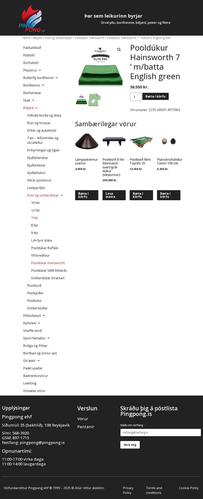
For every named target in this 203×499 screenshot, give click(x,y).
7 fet (34, 218)
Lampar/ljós (36, 188)
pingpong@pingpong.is (42, 442)
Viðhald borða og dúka (44, 115)
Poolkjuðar (35, 293)
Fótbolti (29, 55)
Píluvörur (30, 70)
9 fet (34, 233)
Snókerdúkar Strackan (47, 278)
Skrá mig (130, 445)
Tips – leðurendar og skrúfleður (42, 140)
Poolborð (34, 285)
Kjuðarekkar (36, 165)
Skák (26, 100)
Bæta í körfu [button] (83, 195)
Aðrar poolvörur (39, 180)
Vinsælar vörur (34, 391)
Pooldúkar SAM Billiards (49, 270)
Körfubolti (30, 63)
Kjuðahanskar (37, 158)
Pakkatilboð (32, 48)
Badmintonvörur (35, 376)
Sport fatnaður (34, 338)
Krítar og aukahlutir (42, 130)
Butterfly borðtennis (38, 78)
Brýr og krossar (39, 123)
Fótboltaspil (32, 315)
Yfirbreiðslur (40, 255)
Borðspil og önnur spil (40, 353)
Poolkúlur (34, 300)
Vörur (82, 418)
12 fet (35, 210)
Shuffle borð (32, 330)
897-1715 (20, 437)
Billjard (37, 38)
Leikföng (29, 383)
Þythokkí (29, 323)
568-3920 (20, 433)
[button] (119, 49)
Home (26, 38)
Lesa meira (110, 195)
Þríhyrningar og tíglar (43, 150)
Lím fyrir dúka (41, 240)
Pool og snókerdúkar (58, 38)
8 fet (34, 225)
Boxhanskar (32, 93)
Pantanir (85, 426)
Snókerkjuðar (37, 308)
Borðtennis (31, 85)
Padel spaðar (33, 368)
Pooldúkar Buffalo (44, 248)
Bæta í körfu (156, 96)
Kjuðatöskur (36, 173)
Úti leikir (29, 361)
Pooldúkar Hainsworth (89, 38)
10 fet (35, 203)
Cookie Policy (189, 488)
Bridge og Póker (35, 345)
